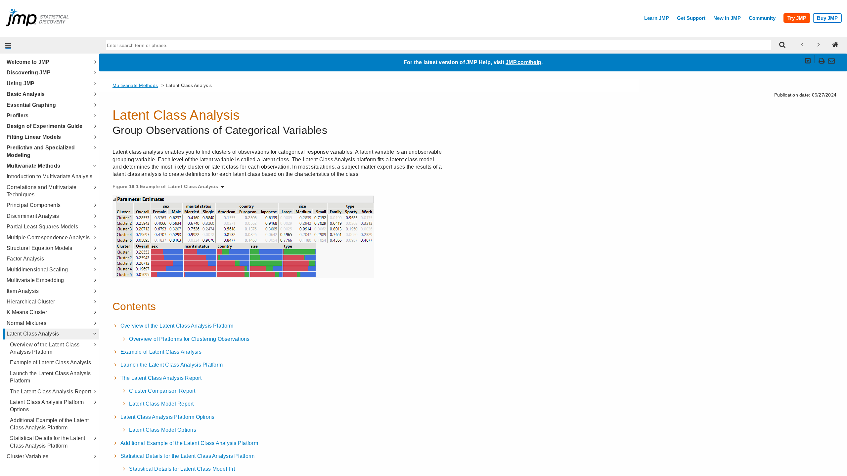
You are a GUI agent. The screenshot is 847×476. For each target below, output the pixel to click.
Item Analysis (23, 291)
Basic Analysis (26, 94)
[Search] (782, 45)
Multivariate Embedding (35, 280)
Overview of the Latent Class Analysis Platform (44, 348)
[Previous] (802, 45)
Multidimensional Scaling (37, 269)
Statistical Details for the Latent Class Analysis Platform (47, 441)
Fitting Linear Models (34, 137)
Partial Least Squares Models (42, 226)
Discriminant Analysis (33, 216)
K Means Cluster (27, 312)
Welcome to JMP (28, 62)
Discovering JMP (29, 72)
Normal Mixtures (26, 323)
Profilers (17, 115)
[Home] (835, 45)
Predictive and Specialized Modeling (41, 151)
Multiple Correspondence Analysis (48, 237)
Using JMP (20, 83)
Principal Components (34, 205)
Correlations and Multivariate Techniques (41, 190)
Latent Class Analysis (33, 334)
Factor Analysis (25, 258)
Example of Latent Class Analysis (50, 362)
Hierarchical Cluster (31, 301)
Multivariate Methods (33, 166)
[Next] (819, 45)
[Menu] (8, 45)
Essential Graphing (31, 105)
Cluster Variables (27, 456)
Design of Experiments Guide (44, 126)
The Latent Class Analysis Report (50, 391)
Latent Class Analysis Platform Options (47, 405)
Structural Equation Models (39, 248)
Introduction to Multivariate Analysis (49, 176)
